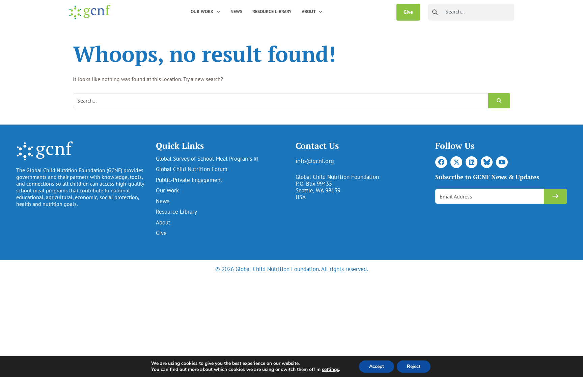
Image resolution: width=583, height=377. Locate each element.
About (163, 222)
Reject (413, 366)
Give (408, 12)
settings (330, 370)
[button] (218, 11)
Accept (376, 366)
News (236, 11)
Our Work (167, 190)
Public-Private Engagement (189, 180)
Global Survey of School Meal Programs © (207, 158)
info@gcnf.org (315, 161)
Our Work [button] (202, 11)
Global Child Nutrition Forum (191, 169)
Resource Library (272, 11)
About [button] (309, 11)
